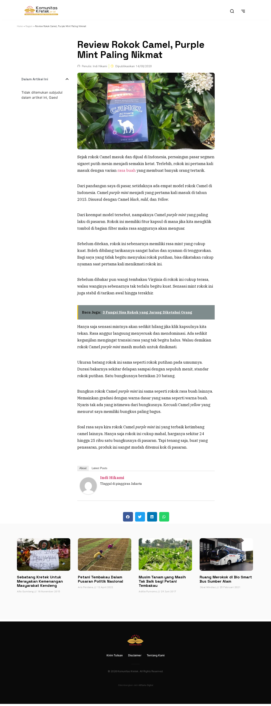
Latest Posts (99, 468)
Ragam (29, 26)
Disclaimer (134, 655)
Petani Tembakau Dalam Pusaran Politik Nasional (100, 579)
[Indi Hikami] (88, 492)
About (83, 468)
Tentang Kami (156, 655)
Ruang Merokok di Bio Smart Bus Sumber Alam (226, 579)
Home (20, 26)
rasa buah (127, 170)
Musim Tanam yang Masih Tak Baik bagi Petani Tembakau (162, 581)
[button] (67, 79)
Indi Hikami (112, 477)
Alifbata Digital (145, 685)
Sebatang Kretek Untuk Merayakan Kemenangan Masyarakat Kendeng (40, 581)
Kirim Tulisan (114, 655)
